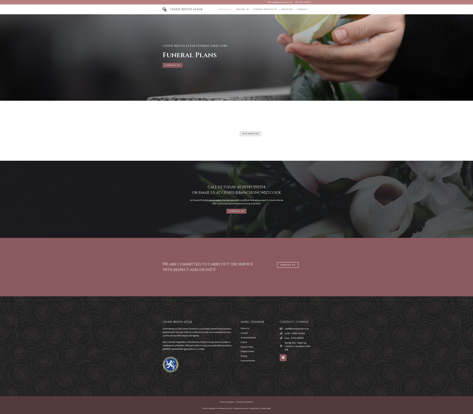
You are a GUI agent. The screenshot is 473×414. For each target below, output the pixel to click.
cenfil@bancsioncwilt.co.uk (251, 192)
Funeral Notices (248, 360)
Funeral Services (248, 337)
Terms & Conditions (227, 402)
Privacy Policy (254, 408)
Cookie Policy (266, 408)
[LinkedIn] (283, 357)
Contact (244, 333)
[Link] (171, 365)
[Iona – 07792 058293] (282, 338)
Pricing (244, 356)
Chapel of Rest (247, 351)
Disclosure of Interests (244, 402)
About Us (245, 328)
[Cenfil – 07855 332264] (282, 333)
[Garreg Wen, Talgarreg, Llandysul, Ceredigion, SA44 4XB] (282, 346)
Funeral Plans (247, 346)
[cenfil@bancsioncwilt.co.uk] (282, 328)
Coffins (244, 342)
